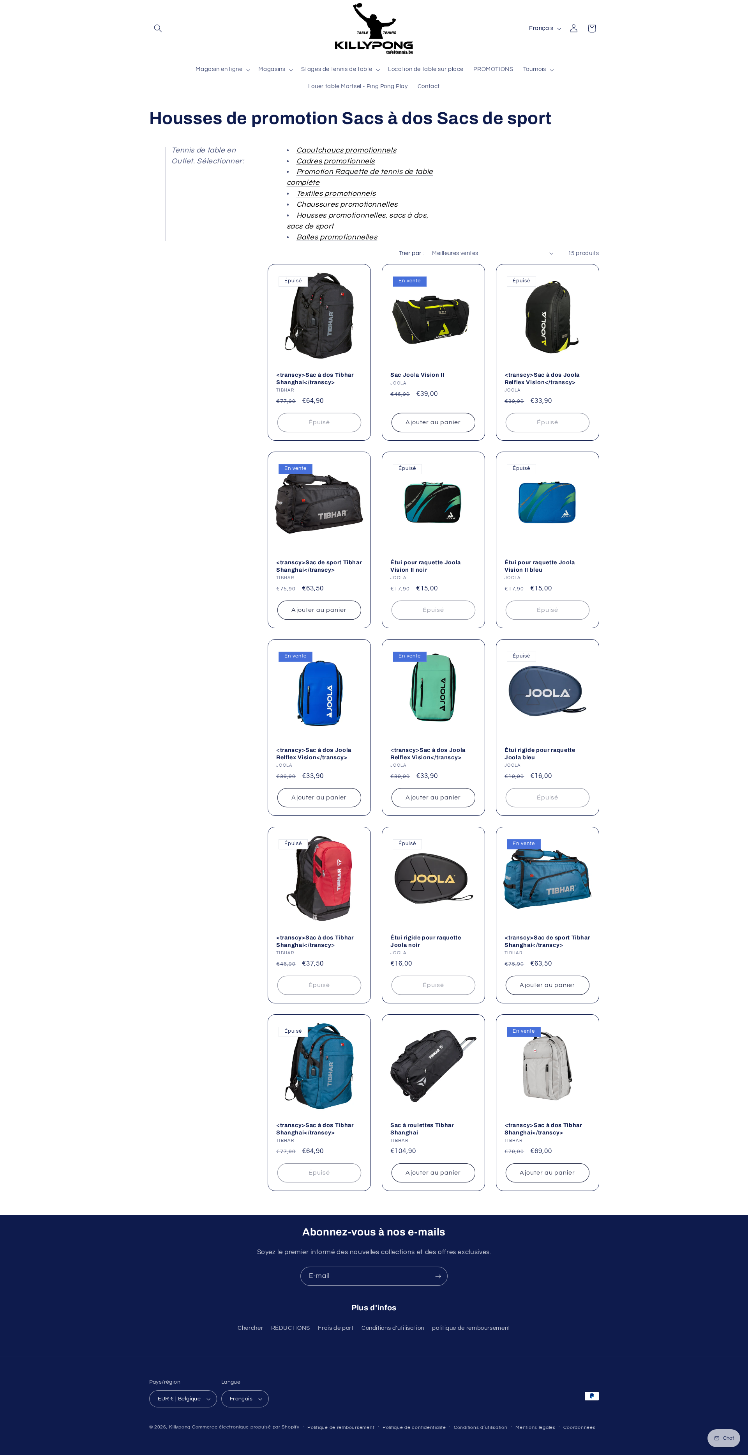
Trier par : (411, 253)
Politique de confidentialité (414, 1427)
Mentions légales (535, 1427)
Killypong (180, 1427)
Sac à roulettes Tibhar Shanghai (422, 1129)
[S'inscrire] (438, 1276)
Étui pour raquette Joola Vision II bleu (540, 566)
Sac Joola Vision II (417, 375)
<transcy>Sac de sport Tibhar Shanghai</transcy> (319, 566)
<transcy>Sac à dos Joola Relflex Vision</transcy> (542, 378)
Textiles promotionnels (336, 193)
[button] (158, 28)
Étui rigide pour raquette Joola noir (425, 941)
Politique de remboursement (340, 1427)
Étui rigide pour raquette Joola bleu (540, 753)
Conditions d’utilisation (481, 1427)
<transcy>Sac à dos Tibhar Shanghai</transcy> (315, 378)
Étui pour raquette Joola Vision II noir (425, 566)
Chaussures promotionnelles (347, 204)
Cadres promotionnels (335, 161)
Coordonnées (579, 1427)
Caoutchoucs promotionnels (346, 150)
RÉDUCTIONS (290, 1328)
